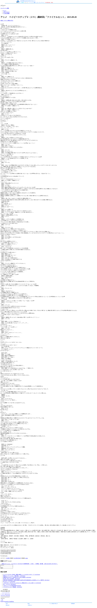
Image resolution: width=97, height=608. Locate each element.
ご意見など (30, 605)
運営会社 (7, 605)
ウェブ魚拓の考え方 (53, 603)
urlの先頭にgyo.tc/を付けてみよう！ (28, 0)
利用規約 (73, 603)
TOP (7, 603)
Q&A (29, 603)
